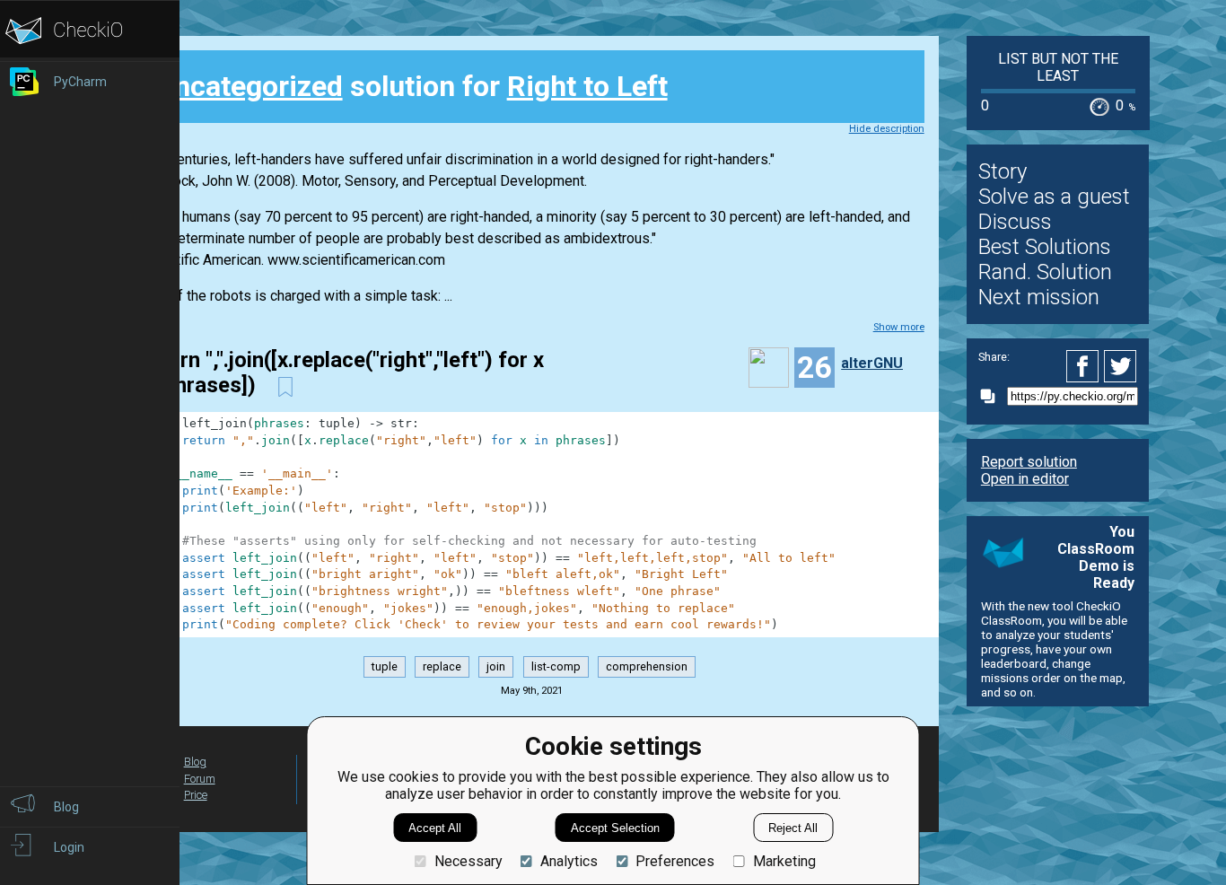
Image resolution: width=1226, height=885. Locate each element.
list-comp (556, 666)
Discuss (1015, 221)
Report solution (1029, 461)
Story (1002, 171)
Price (195, 795)
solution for (411, 86)
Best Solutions (1044, 246)
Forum (199, 778)
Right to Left (587, 86)
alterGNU (872, 363)
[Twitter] (1121, 366)
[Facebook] (1085, 366)
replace (442, 666)
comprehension (646, 666)
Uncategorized (249, 86)
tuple (385, 666)
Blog (195, 761)
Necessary (468, 861)
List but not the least (1058, 67)
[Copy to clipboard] (992, 396)
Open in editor (1025, 478)
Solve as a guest (1054, 196)
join (495, 666)
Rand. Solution (1045, 272)
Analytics (569, 861)
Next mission (1038, 297)
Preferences (674, 861)
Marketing (784, 861)
